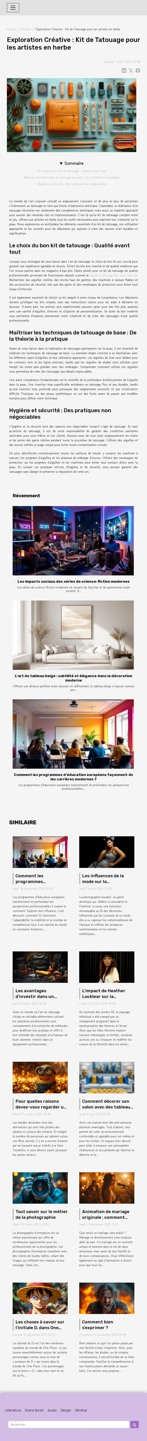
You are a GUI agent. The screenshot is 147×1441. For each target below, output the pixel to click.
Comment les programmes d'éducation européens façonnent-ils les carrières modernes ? (73, 777)
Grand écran (34, 1410)
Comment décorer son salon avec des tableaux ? (107, 1107)
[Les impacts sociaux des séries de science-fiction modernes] (73, 540)
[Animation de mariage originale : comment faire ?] (106, 1187)
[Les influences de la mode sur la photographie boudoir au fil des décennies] (106, 851)
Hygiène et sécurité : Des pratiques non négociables (72, 184)
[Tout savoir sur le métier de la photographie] (40, 1187)
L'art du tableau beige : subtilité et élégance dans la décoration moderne (73, 678)
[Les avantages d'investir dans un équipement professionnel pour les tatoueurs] (40, 966)
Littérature (13, 1410)
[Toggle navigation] (13, 7)
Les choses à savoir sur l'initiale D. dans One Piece (40, 1327)
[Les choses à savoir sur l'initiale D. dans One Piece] (40, 1298)
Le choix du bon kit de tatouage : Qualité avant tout (71, 171)
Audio (52, 1410)
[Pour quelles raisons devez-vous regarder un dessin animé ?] (40, 1077)
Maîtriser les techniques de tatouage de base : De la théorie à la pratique (71, 177)
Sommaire (74, 163)
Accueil (11, 29)
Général (26, 29)
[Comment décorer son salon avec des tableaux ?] (106, 1077)
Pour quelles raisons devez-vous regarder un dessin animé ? (41, 1107)
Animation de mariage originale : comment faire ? (105, 1217)
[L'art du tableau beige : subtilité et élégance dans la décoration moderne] (73, 635)
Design (65, 1410)
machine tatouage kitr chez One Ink (113, 275)
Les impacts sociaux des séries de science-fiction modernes (74, 581)
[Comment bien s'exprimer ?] (106, 1298)
